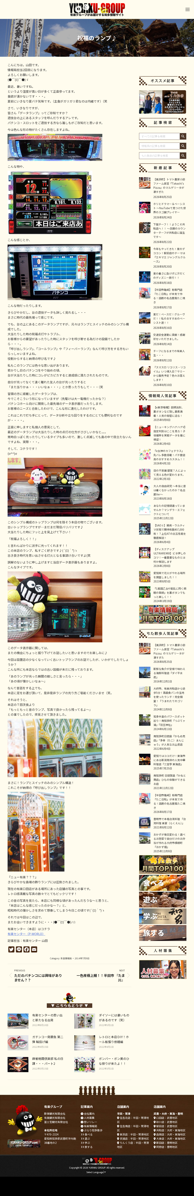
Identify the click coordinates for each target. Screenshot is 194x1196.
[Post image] (18, 1021)
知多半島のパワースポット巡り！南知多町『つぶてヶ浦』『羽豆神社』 (169, 721)
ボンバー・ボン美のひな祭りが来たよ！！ (114, 1061)
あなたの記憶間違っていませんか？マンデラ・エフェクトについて (169, 510)
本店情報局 (66, 958)
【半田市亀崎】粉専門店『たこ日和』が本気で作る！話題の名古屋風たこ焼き (169, 296)
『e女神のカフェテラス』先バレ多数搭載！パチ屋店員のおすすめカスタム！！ (169, 455)
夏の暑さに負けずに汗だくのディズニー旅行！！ (169, 275)
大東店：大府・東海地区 (170, 1138)
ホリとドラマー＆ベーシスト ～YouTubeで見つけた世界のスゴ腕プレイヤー (169, 208)
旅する (88, 1147)
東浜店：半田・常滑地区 (134, 1134)
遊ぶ (87, 1138)
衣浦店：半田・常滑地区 (134, 1138)
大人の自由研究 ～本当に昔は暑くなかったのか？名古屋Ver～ (169, 490)
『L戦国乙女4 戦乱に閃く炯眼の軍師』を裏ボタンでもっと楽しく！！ (169, 593)
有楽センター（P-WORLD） (26, 933)
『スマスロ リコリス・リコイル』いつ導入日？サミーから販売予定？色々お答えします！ (169, 373)
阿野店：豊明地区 (167, 1147)
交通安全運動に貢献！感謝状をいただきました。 (169, 337)
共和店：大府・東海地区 (170, 1130)
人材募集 (89, 1118)
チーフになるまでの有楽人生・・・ (169, 353)
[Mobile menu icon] (187, 9)
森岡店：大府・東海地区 (170, 1134)
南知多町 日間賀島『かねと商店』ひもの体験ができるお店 (169, 780)
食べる (88, 1134)
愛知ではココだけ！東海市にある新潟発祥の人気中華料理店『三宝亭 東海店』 (169, 760)
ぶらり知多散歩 (92, 1130)
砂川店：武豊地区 (167, 1122)
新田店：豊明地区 (167, 1143)
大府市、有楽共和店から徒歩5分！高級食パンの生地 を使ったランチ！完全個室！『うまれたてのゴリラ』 (169, 697)
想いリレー (90, 1122)
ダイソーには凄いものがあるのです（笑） (114, 1017)
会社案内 (89, 1113)
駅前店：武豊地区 (167, 1126)
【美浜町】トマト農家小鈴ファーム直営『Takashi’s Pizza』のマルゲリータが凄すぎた (169, 185)
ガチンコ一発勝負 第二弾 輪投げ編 (47, 1039)
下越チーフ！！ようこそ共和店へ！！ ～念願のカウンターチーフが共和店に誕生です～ (169, 230)
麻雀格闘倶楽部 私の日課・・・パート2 (47, 1061)
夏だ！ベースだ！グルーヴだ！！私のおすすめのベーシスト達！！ (169, 318)
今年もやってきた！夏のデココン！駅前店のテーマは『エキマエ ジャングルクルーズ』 (169, 255)
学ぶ (87, 1143)
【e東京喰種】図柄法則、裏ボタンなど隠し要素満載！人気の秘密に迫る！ (168, 411)
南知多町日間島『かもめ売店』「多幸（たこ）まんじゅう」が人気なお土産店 (169, 740)
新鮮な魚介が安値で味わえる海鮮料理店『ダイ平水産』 (169, 673)
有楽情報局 (90, 1126)
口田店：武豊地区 (167, 1118)
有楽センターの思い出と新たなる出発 (47, 1017)
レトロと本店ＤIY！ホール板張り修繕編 (114, 1039)
